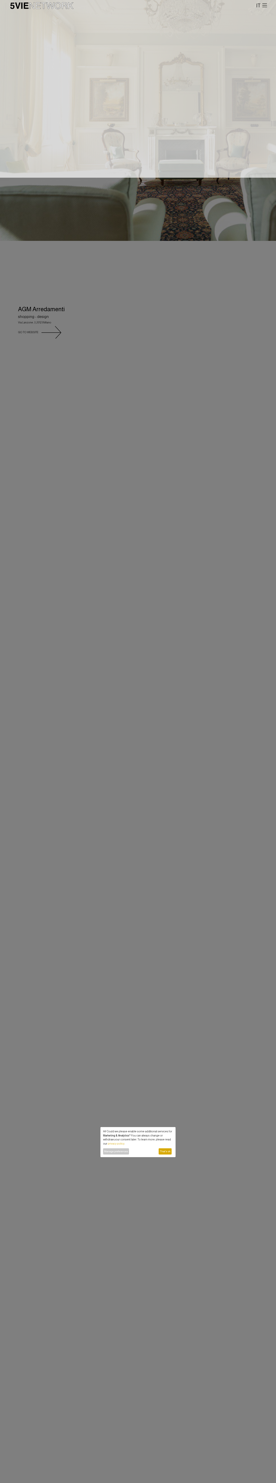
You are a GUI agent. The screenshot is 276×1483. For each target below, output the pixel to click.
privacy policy (116, 1143)
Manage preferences (116, 1151)
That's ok (165, 1151)
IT (258, 5)
